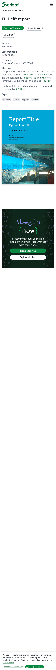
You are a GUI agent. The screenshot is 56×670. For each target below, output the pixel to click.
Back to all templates (12, 10)
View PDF (8, 35)
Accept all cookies (34, 667)
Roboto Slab (29, 77)
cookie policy (8, 662)
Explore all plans (28, 257)
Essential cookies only (13, 666)
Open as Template (13, 28)
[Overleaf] (10, 4)
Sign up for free (28, 250)
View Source (34, 28)
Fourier (46, 80)
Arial (44, 77)
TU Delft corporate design (34, 74)
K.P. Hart (20, 89)
